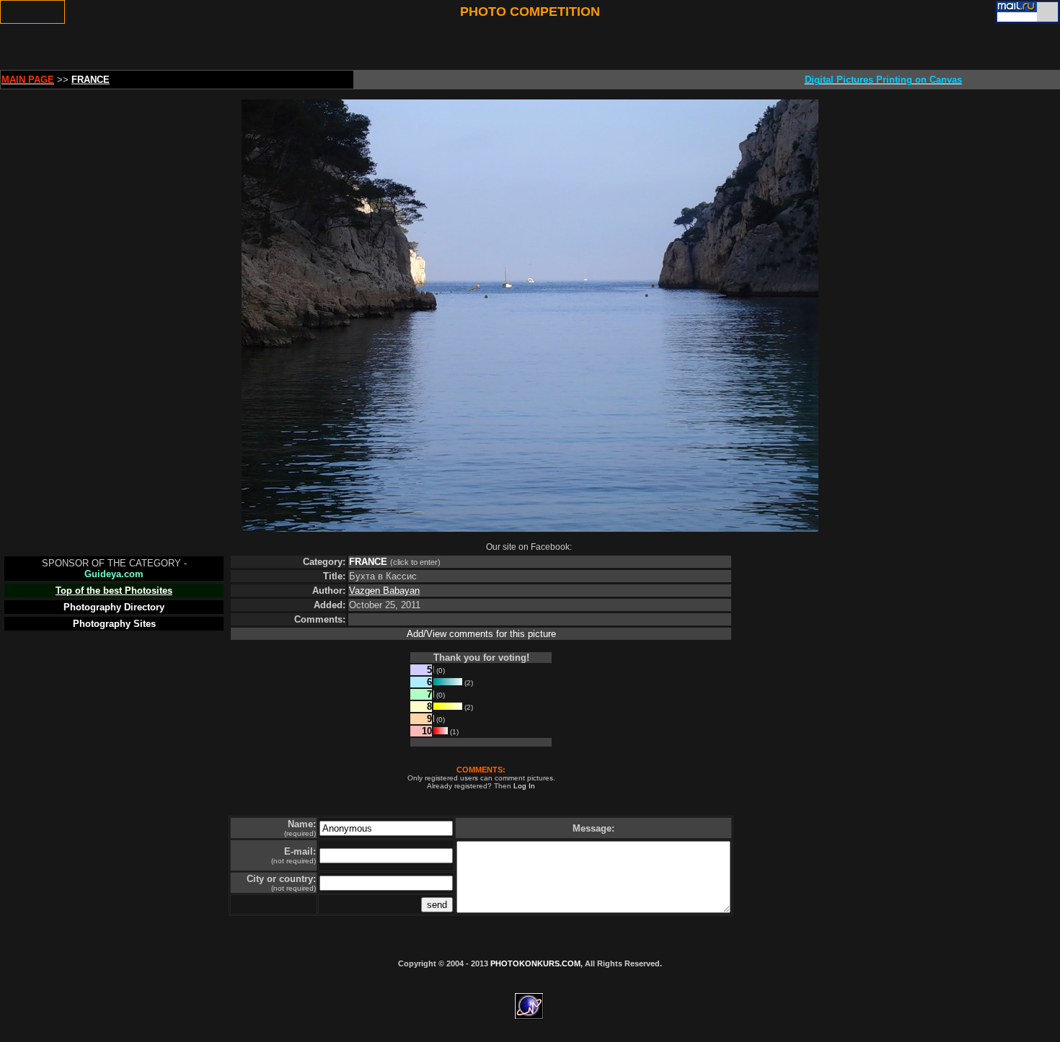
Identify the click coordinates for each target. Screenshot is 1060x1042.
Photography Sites (114, 623)
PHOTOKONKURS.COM (535, 963)
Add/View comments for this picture (481, 633)
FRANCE (368, 561)
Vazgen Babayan (384, 590)
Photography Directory (113, 607)
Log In (524, 786)
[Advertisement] (349, 46)
